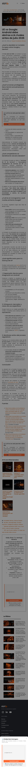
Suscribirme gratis (14, 761)
